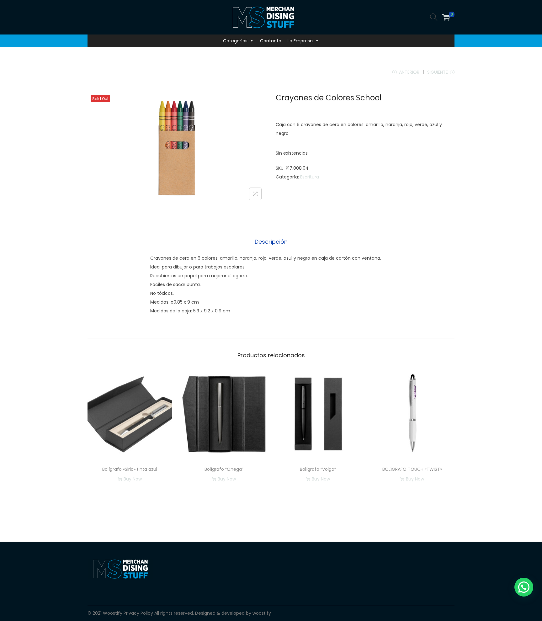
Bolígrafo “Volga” (318, 469)
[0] (446, 17)
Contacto (270, 41)
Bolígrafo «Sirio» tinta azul (129, 469)
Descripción (271, 242)
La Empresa (300, 41)
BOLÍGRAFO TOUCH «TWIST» (412, 469)
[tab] (271, 241)
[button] (523, 587)
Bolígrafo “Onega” (224, 469)
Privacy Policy (138, 613)
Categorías (235, 41)
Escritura (309, 177)
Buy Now (133, 479)
